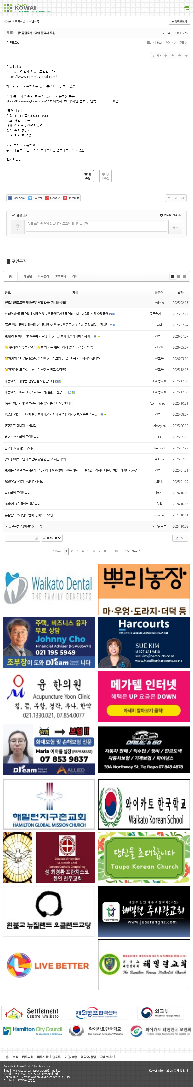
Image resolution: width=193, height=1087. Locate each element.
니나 (159, 325)
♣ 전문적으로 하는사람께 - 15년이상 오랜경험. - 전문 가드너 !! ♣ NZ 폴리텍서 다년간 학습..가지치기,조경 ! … (74, 470)
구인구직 (19, 261)
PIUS (159, 437)
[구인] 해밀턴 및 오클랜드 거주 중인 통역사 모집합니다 (39, 403)
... (121, 551)
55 (126, 551)
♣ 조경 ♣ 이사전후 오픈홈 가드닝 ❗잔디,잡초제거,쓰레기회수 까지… (49, 336)
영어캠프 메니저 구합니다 (20, 426)
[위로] (165, 55)
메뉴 (186, 8)
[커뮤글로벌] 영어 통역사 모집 (36, 33)
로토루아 (60, 276)
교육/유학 (106, 1057)
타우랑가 (43, 276)
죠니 (159, 481)
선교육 (159, 347)
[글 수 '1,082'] (11, 276)
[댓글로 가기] (179, 55)
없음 (159, 504)
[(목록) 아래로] (172, 55)
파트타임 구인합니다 (17, 493)
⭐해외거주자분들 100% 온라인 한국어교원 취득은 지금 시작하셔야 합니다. (52, 358)
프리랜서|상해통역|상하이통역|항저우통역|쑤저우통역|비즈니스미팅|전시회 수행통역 (57, 314)
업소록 (56, 1057)
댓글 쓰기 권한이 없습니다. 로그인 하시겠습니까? (59, 223)
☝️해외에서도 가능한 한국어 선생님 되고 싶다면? (35, 369)
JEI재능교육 (159, 381)
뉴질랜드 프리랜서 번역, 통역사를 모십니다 (31, 515)
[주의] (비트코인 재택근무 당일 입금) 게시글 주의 (35, 459)
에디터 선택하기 (172, 215)
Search (37, 538)
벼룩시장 (20, 21)
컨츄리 (159, 336)
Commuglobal (159, 403)
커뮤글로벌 (13, 42)
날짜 (180, 292)
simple (159, 515)
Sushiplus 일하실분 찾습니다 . (23, 504)
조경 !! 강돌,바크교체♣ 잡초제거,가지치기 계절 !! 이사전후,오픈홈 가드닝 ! (52, 414)
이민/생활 (71, 1057)
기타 (75, 276)
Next (135, 551)
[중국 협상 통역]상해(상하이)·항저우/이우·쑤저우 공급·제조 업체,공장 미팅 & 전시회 (57, 325)
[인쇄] (186, 55)
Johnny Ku (159, 426)
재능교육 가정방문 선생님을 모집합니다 (30, 381)
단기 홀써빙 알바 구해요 (19, 448)
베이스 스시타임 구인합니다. (22, 437)
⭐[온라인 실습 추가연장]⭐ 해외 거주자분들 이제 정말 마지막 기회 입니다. (52, 347)
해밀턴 (28, 276)
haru (159, 493)
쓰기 (181, 538)
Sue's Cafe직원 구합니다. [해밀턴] (26, 481)
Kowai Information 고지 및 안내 (168, 1070)
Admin (159, 302)
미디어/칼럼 (88, 1057)
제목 (75, 292)
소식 (15, 1057)
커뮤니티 (27, 1057)
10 (115, 551)
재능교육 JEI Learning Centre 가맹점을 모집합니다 (36, 392)
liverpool (159, 448)
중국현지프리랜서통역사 (165, 314)
